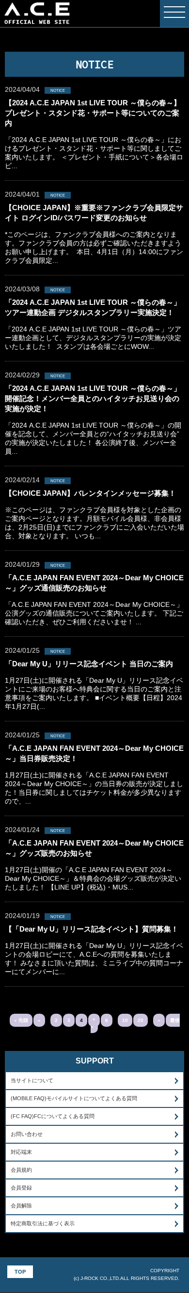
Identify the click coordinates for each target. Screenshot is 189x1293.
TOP (20, 1272)
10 (125, 1020)
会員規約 (21, 1170)
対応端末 (21, 1152)
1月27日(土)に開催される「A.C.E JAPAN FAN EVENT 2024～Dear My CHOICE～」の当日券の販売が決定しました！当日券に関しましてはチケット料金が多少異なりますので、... (94, 774)
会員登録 (21, 1188)
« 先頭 (21, 1020)
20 (140, 1020)
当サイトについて (32, 1080)
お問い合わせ (27, 1134)
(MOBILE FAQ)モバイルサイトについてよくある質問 (74, 1098)
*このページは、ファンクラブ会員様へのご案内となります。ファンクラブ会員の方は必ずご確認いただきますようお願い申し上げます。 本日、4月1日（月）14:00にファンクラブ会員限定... (94, 233)
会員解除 (21, 1205)
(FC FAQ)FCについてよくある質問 (52, 1116)
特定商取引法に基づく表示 (43, 1223)
